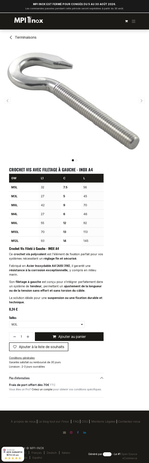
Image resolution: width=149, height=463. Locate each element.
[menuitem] (37, 452)
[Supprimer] (13, 337)
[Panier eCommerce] (126, 21)
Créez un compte (42, 389)
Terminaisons (25, 37)
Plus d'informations (19, 378)
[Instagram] (71, 432)
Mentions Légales (103, 421)
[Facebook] (78, 432)
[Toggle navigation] (133, 21)
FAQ (76, 421)
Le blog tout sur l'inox (54, 421)
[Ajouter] (29, 337)
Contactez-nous (129, 421)
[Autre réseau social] (64, 432)
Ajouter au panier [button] (71, 336)
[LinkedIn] (85, 432)
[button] (7, 100)
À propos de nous (23, 421)
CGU (86, 421)
